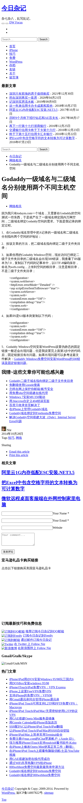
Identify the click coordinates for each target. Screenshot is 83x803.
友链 (12, 69)
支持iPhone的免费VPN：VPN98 (30, 695)
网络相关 (15, 206)
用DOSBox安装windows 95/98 (29, 683)
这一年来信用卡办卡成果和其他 (31, 105)
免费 (12, 57)
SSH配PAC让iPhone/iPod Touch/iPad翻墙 (36, 726)
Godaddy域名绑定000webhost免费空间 (34, 775)
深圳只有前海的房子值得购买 (29, 93)
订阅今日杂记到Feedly (38, 635)
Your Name (60, 513)
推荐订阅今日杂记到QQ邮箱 (44, 631)
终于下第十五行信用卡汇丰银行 (31, 134)
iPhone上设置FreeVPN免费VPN (30, 691)
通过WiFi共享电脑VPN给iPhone (30, 763)
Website (57, 527)
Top (4, 799)
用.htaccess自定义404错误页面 (29, 401)
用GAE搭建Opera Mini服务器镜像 (32, 718)
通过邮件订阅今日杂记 (36, 639)
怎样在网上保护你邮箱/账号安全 (31, 389)
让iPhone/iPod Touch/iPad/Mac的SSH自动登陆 (39, 730)
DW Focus (16, 22)
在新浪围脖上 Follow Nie (34, 648)
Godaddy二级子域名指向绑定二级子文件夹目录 (41, 380)
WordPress (15, 61)
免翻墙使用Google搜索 (24, 384)
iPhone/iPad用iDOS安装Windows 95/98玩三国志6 (41, 679)
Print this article (18, 455)
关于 (12, 73)
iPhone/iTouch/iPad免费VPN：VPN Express (37, 687)
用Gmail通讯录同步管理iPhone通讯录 (34, 699)
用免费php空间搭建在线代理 (28, 393)
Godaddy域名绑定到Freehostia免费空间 (35, 413)
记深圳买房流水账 (21, 101)
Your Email (60, 520)
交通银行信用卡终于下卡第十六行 (32, 130)
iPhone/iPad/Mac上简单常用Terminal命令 (36, 734)
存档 (12, 65)
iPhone (13, 50)
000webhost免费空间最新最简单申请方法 (36, 767)
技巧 (12, 53)
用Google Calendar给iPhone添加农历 (33, 722)
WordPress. (8, 792)
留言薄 (14, 77)
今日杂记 (14, 8)
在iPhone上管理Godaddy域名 (28, 409)
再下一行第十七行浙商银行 (27, 126)
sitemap (48, 792)
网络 (19, 437)
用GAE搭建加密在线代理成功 (29, 758)
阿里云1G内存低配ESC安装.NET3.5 (33, 109)
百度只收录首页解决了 (24, 405)
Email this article (19, 451)
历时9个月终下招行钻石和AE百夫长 (33, 117)
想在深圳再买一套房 (23, 97)
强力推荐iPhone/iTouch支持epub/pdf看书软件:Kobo (42, 742)
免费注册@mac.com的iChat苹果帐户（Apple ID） (42, 738)
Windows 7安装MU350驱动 (27, 397)
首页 (12, 46)
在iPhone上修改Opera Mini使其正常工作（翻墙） (42, 746)
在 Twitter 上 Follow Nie (29, 644)
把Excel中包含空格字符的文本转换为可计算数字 (42, 138)
